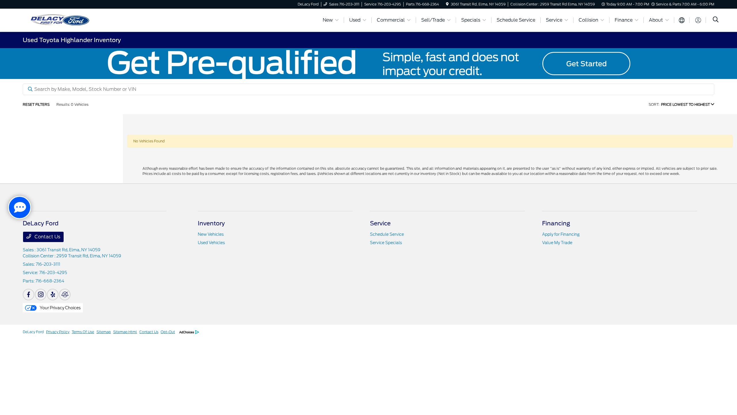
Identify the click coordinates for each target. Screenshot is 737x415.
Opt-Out (168, 332)
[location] (447, 4)
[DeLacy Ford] (85, 19)
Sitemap (103, 332)
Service (380, 223)
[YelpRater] (52, 294)
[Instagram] (40, 294)
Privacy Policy (57, 332)
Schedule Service (387, 234)
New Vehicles (211, 234)
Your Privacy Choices (60, 307)
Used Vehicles (211, 242)
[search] (716, 20)
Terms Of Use (83, 332)
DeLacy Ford (33, 332)
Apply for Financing (561, 234)
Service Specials (386, 242)
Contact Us (46, 236)
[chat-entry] (19, 207)
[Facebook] (28, 294)
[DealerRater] (65, 294)
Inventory (211, 223)
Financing (556, 223)
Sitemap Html (125, 332)
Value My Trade (557, 242)
